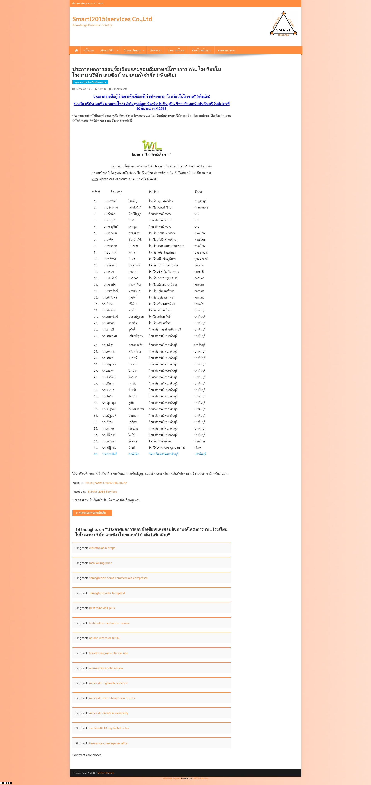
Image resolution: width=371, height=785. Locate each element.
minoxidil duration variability (108, 713)
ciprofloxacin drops (102, 548)
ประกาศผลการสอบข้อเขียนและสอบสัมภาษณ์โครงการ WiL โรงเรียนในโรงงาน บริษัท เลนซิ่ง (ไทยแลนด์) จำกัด (94, 513)
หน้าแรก (88, 50)
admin (102, 88)
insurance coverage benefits (108, 743)
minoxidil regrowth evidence (108, 683)
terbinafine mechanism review (109, 623)
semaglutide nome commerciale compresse (118, 578)
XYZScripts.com (201, 778)
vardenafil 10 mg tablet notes (109, 728)
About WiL (107, 50)
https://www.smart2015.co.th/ (106, 482)
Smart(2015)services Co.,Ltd (112, 18)
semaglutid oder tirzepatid (107, 593)
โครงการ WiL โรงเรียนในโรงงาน (90, 82)
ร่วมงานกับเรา (176, 50)
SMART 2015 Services (102, 491)
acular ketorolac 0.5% (104, 638)
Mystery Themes (105, 772)
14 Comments (119, 88)
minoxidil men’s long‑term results (112, 698)
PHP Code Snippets (172, 778)
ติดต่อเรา (155, 50)
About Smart (132, 50)
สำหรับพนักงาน (201, 50)
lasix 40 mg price (100, 563)
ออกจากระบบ (226, 50)
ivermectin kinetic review (106, 668)
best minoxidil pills (102, 608)
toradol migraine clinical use (108, 653)
